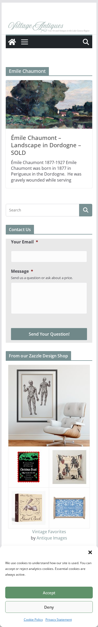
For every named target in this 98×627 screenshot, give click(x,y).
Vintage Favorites (49, 532)
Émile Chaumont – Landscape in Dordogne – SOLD (46, 145)
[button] (90, 552)
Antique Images (52, 538)
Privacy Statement (58, 619)
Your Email (24, 242)
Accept (49, 592)
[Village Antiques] (49, 27)
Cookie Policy (33, 619)
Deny (49, 607)
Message (22, 271)
